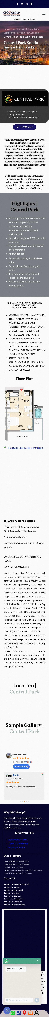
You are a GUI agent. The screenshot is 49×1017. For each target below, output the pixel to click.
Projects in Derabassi (13, 890)
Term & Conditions (18, 843)
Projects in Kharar (12, 893)
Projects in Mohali (12, 887)
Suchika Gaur (20, 775)
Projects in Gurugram (13, 899)
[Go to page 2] (24, 801)
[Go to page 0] (20, 801)
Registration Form (17, 839)
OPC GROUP (19, 754)
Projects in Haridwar (13, 901)
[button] (44, 14)
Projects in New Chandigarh (16, 884)
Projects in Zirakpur (12, 896)
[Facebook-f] (17, 4)
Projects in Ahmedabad (14, 904)
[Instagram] (26, 4)
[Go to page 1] (22, 801)
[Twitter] (22, 4)
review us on (20, 766)
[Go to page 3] (26, 801)
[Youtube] (31, 4)
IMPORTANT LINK (24, 833)
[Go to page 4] (28, 801)
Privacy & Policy (16, 847)
